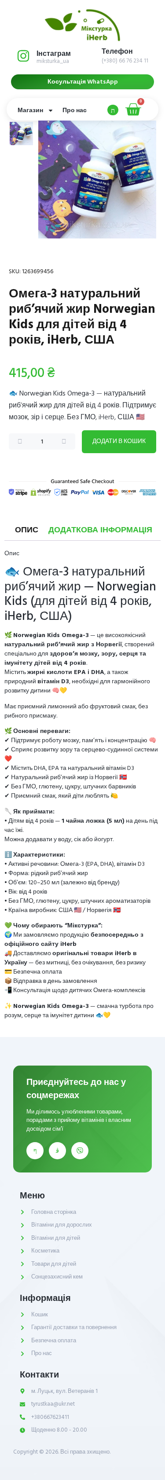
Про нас (74, 110)
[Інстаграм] (23, 55)
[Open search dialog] (112, 110)
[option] (21, 133)
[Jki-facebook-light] (35, 1150)
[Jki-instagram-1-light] (57, 1150)
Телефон (117, 51)
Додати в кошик (119, 441)
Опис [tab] (26, 530)
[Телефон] (88, 55)
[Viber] (79, 1150)
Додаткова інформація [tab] (100, 530)
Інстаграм (54, 53)
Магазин (30, 110)
